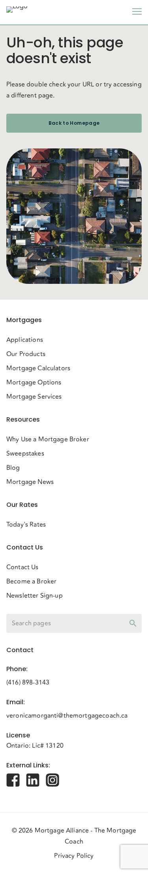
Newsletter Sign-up (34, 595)
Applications (24, 340)
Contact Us (22, 567)
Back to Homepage (74, 123)
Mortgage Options (33, 382)
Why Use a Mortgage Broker (47, 439)
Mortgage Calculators (38, 368)
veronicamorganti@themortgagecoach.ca (66, 715)
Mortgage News (30, 482)
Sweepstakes (25, 453)
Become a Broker (31, 581)
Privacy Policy (74, 856)
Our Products (25, 354)
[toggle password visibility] (133, 623)
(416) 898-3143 (27, 682)
